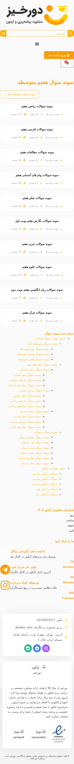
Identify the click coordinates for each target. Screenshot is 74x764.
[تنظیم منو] (37, 44)
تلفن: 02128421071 (49, 620)
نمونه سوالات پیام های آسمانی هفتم (37, 175)
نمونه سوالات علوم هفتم (37, 266)
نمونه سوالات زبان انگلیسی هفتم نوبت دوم (37, 289)
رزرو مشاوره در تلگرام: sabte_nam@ (38, 627)
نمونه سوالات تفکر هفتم (37, 198)
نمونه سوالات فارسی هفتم (37, 129)
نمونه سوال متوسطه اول (19, 94)
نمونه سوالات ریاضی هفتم (37, 106)
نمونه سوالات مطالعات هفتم (37, 152)
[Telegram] (37, 648)
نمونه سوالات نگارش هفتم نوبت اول (37, 220)
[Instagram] (46, 648)
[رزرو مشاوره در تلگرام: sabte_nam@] (66, 627)
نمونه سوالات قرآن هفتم (37, 312)
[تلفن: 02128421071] (66, 620)
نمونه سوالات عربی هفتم (37, 244)
